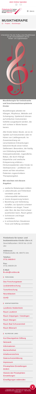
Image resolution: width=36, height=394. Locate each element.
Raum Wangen (9, 320)
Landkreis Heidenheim (13, 308)
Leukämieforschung (12, 286)
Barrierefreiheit (9, 350)
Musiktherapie (16, 23)
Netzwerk (7, 342)
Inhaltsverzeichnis (11, 354)
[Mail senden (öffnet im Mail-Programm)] (20, 5)
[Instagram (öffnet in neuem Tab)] (16, 5)
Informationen (9, 346)
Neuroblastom (9, 294)
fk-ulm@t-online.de (11, 272)
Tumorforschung (10, 290)
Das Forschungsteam (12, 282)
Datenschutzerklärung (12, 358)
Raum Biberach (10, 328)
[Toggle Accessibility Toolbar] (32, 387)
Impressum (8, 362)
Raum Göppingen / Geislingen (16, 316)
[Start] (2, 23)
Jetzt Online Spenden (18, 2)
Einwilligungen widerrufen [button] (14, 380)
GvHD (6, 298)
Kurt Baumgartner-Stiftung (14, 338)
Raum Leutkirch (10, 312)
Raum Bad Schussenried (14, 324)
